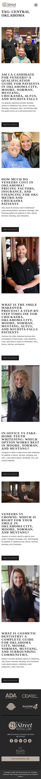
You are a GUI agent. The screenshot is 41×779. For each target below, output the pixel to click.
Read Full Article (10, 124)
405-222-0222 (20, 736)
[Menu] (36, 5)
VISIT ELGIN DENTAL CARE (20, 759)
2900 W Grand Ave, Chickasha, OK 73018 (20, 734)
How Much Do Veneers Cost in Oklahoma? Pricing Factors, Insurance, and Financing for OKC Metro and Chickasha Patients (20, 191)
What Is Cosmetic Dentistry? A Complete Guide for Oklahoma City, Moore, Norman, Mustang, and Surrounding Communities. (19, 644)
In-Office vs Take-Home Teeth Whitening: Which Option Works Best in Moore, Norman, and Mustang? (20, 440)
